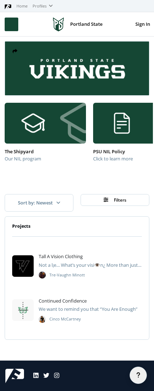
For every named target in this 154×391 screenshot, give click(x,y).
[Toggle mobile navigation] (11, 24)
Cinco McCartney (65, 319)
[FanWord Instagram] (54, 376)
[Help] (138, 375)
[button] (15, 51)
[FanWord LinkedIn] (34, 376)
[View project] (23, 266)
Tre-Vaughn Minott (67, 274)
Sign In (142, 24)
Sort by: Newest (36, 202)
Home (22, 6)
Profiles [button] (40, 6)
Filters (119, 200)
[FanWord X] (44, 376)
